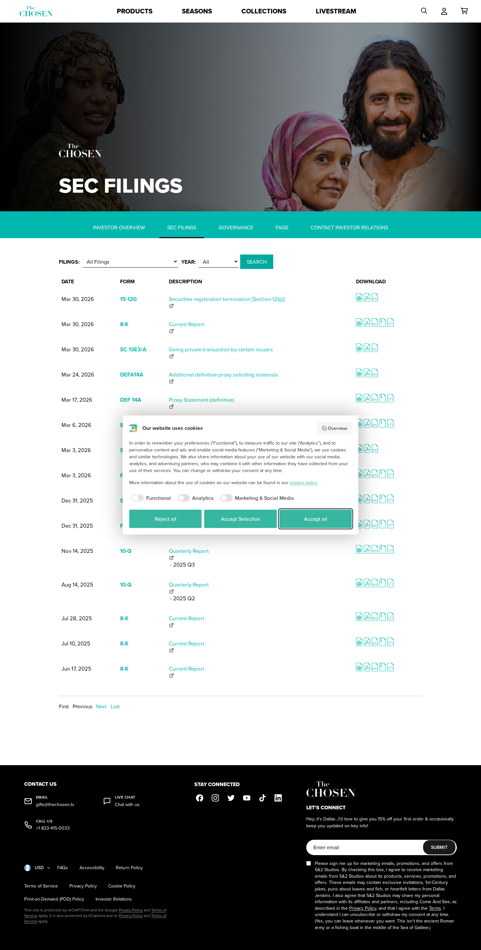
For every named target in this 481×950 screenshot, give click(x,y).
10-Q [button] (126, 551)
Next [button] (101, 706)
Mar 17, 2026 (77, 399)
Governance (236, 227)
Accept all (315, 518)
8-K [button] (124, 324)
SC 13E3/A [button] (133, 349)
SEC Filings (181, 227)
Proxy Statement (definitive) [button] (201, 399)
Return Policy (129, 868)
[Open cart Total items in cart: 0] (464, 11)
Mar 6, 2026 (76, 425)
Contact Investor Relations (349, 227)
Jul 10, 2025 (76, 643)
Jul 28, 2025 (77, 618)
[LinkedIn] (278, 798)
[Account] (444, 11)
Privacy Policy (83, 886)
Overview (337, 428)
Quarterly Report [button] (189, 550)
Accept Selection (240, 518)
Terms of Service (41, 886)
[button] (359, 299)
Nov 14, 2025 (77, 550)
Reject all (165, 518)
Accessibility (92, 868)
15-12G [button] (128, 299)
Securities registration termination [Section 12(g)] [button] (227, 299)
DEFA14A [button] (131, 374)
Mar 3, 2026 (76, 450)
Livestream (336, 11)
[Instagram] (215, 798)
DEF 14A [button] (130, 400)
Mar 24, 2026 (78, 374)
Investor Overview (119, 227)
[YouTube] (246, 798)
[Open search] (424, 11)
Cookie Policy (121, 886)
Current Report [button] (186, 324)
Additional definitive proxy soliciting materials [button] (223, 374)
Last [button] (115, 706)
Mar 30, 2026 (78, 299)
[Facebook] (199, 798)
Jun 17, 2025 (76, 668)
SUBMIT (439, 847)
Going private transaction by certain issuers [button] (221, 349)
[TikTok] (262, 798)
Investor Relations (114, 899)
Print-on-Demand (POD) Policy (54, 899)
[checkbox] (150, 498)
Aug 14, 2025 (77, 584)
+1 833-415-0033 (53, 828)
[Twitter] (231, 798)
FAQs (282, 227)
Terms (435, 908)
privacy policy (303, 482)
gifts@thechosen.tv (55, 804)
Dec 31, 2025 (77, 500)
